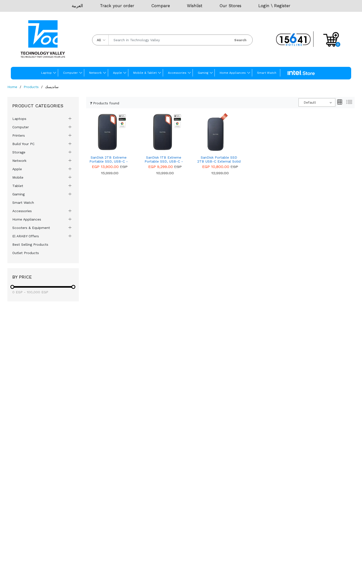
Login (263, 5)
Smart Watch (266, 72)
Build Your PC (23, 144)
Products (31, 87)
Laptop (46, 72)
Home (12, 87)
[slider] (12, 287)
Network (95, 72)
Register (282, 5)
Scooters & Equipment (31, 228)
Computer (70, 72)
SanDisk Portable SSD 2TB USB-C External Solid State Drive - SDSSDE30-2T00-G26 (219, 159)
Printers (18, 135)
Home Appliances (233, 72)
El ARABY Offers (25, 236)
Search (240, 40)
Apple (117, 72)
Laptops (19, 119)
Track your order (117, 5)
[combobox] (316, 102)
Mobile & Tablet (145, 72)
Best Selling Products (30, 244)
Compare (160, 5)
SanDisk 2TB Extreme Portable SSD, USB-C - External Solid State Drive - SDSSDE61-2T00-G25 (108, 159)
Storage (18, 152)
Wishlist (194, 5)
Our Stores (230, 5)
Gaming (203, 72)
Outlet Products (25, 253)
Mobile (17, 177)
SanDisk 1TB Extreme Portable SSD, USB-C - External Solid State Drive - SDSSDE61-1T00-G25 (163, 159)
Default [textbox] (310, 102)
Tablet (17, 186)
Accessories (177, 72)
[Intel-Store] (301, 73)
